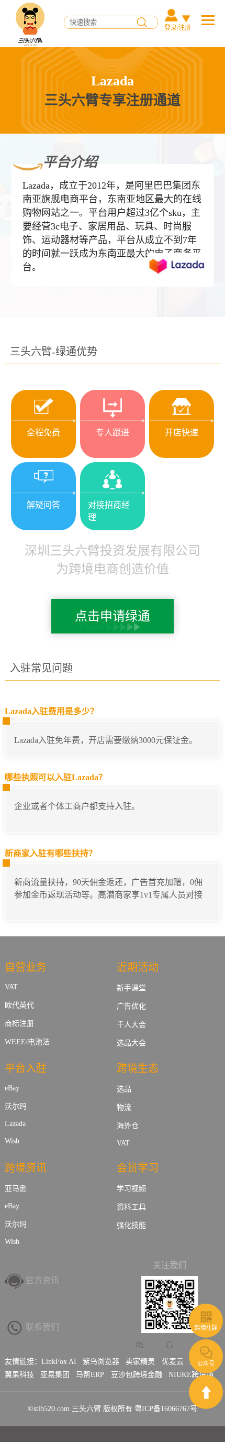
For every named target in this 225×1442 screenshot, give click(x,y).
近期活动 (138, 967)
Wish (12, 1141)
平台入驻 (26, 1068)
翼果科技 (19, 1375)
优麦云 (173, 1361)
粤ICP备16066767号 (165, 1409)
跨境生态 (138, 1068)
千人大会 (131, 1025)
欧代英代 (19, 1005)
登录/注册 (177, 27)
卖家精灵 (140, 1361)
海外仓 (128, 1126)
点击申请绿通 (112, 616)
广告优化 (131, 1006)
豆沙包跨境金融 (136, 1375)
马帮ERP (90, 1375)
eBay (12, 1088)
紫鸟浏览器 (101, 1361)
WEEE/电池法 (27, 1042)
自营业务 (26, 967)
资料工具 (131, 1207)
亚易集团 (55, 1375)
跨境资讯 (26, 1168)
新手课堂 (131, 988)
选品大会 (131, 1043)
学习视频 (131, 1189)
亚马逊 (16, 1189)
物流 (124, 1107)
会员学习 (138, 1168)
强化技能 (131, 1225)
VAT (11, 987)
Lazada (15, 1124)
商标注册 (19, 1024)
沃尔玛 (16, 1106)
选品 (124, 1089)
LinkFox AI (58, 1361)
